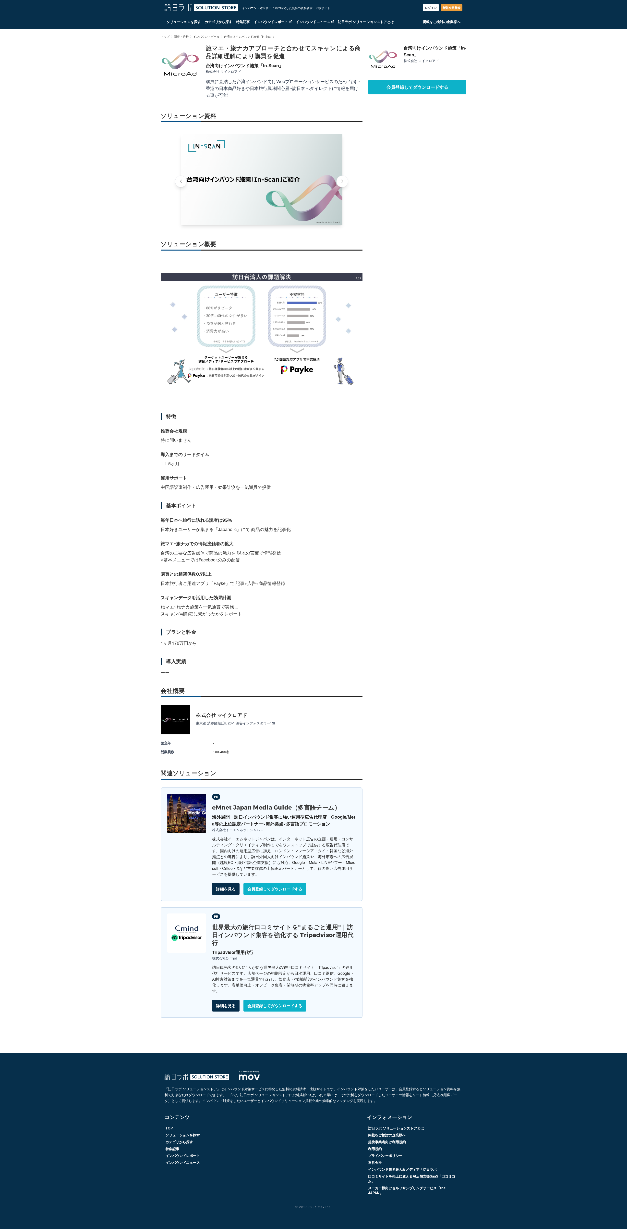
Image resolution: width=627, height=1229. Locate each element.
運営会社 (375, 1162)
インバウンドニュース (313, 21)
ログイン (431, 7)
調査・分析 (181, 36)
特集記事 (243, 21)
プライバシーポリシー (385, 1155)
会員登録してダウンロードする (274, 889)
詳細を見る (226, 889)
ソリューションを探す (184, 21)
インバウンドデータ (206, 36)
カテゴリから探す (218, 21)
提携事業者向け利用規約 (387, 1141)
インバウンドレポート (271, 21)
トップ (165, 36)
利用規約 (375, 1148)
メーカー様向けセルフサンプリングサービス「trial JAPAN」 (407, 1190)
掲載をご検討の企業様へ (441, 21)
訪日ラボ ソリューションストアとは (366, 21)
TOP (169, 1128)
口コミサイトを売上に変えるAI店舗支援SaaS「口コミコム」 (411, 1178)
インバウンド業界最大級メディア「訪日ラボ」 (404, 1169)
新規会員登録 (451, 7)
